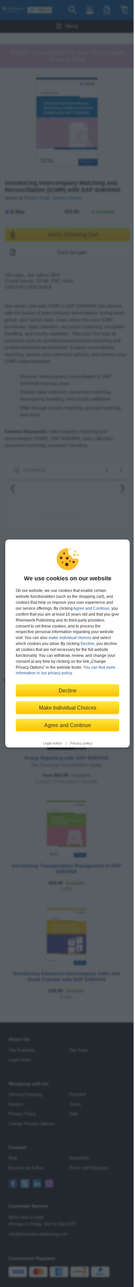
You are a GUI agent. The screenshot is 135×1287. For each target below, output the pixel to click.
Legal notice (52, 743)
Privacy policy (81, 743)
